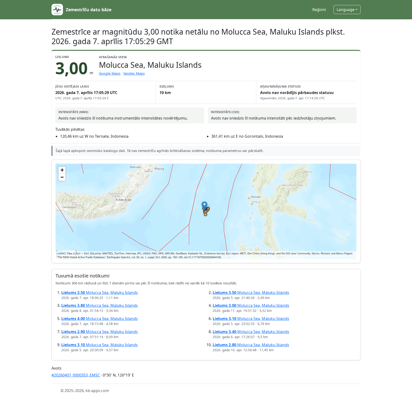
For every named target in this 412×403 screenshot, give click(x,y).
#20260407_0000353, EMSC (76, 375)
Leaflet (61, 253)
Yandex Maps (134, 73)
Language (346, 9)
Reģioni (319, 9)
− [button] (62, 177)
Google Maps (109, 73)
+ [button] (62, 170)
